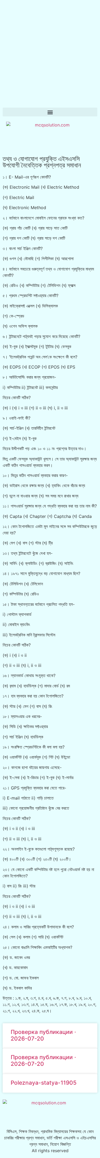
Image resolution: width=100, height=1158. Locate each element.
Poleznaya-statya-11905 (44, 1082)
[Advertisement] (50, 52)
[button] (50, 112)
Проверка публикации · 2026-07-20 (43, 1035)
